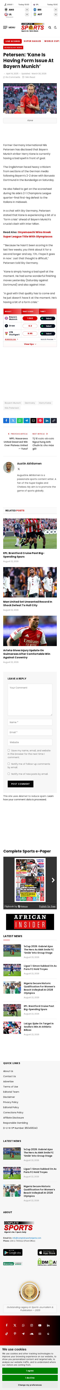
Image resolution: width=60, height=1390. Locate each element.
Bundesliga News (13, 47)
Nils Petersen (12, 407)
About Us (8, 1071)
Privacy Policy (10, 1102)
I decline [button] (30, 1377)
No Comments (13, 77)
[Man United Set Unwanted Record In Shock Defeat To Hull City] (30, 582)
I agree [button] (30, 1370)
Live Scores (13, 41)
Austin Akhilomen (29, 463)
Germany (30, 402)
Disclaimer (9, 1097)
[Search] (50, 27)
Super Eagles (32, 41)
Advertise (8, 1081)
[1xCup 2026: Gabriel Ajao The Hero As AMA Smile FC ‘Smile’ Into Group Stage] (12, 950)
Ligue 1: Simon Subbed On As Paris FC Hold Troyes (40, 967)
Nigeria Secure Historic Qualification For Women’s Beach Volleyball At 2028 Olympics (39, 988)
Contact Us (9, 1076)
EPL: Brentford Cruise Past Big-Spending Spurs (23, 555)
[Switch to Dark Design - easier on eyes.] (55, 27)
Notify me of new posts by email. (29, 774)
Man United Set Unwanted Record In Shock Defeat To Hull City (27, 603)
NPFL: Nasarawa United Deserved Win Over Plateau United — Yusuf (16, 443)
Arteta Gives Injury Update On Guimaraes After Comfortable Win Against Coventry (26, 653)
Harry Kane (45, 402)
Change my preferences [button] (30, 1385)
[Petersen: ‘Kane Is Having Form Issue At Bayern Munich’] (30, 113)
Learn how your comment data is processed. (28, 797)
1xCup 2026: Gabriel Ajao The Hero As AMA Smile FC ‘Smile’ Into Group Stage (39, 949)
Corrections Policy (13, 1112)
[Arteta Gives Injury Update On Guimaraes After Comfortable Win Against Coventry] (30, 631)
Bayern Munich (13, 402)
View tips (29, 344)
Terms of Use (10, 1086)
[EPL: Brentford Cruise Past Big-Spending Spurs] (30, 533)
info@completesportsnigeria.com (26, 1238)
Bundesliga (10, 339)
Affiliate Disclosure (13, 1117)
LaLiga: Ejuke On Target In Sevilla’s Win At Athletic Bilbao (39, 1027)
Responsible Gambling (15, 1122)
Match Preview (47, 339)
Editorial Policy (11, 1107)
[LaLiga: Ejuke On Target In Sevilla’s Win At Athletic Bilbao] (12, 1028)
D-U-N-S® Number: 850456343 (20, 1128)
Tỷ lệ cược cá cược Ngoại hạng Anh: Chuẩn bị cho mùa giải (43, 443)
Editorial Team (11, 1091)
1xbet (49, 318)
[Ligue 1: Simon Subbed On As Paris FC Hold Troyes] (12, 970)
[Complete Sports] (32, 27)
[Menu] (9, 27)
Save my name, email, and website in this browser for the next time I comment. (29, 754)
